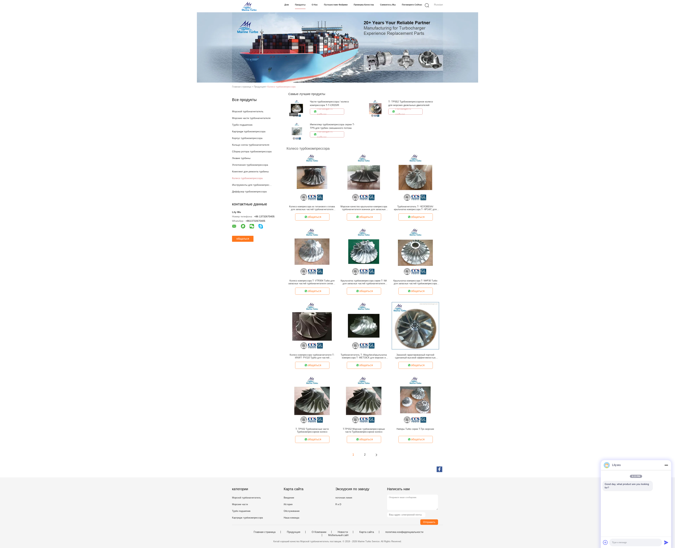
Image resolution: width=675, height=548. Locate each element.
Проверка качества (364, 5)
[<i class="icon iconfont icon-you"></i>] (376, 454)
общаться (242, 238)
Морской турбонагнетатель (247, 111)
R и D (338, 504)
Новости (343, 532)
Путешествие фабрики (336, 5)
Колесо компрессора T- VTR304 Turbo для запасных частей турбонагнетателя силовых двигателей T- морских (312, 282)
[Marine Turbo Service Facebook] (439, 469)
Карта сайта (366, 532)
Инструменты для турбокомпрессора (252, 184)
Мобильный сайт (338, 535)
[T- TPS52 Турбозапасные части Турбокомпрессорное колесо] (312, 399)
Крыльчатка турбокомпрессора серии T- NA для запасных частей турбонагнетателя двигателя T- (364, 282)
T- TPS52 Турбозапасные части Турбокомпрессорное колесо (312, 430)
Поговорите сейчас (412, 5)
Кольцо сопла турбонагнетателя (250, 144)
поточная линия (343, 497)
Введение (289, 497)
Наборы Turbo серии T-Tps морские (415, 429)
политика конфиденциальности (404, 532)
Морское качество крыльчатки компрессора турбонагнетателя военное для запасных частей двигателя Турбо (363, 208)
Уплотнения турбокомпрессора (250, 164)
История (288, 504)
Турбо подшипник (242, 124)
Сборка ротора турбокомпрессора (252, 151)
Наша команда (291, 517)
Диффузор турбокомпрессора (249, 191)
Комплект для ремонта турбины (250, 171)
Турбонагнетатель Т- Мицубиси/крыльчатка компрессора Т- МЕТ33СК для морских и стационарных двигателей (364, 356)
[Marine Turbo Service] (249, 6)
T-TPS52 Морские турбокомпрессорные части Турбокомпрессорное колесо (364, 430)
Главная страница (264, 532)
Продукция (293, 532)
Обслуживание (292, 511)
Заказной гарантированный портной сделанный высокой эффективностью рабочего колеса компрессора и (415, 356)
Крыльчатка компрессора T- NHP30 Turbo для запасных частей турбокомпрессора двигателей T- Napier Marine (415, 282)
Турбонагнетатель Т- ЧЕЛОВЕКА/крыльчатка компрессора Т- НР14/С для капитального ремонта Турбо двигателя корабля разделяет (415, 208)
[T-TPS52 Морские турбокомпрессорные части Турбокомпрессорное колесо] (363, 399)
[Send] (666, 542)
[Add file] (605, 542)
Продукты (300, 5)
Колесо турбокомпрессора (281, 86)
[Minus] (666, 465)
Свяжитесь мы (388, 5)
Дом (286, 5)
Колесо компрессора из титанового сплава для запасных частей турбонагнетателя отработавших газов (312, 208)
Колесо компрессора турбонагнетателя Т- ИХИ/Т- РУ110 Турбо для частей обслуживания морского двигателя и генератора (312, 356)
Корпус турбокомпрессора (247, 138)
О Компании (319, 532)
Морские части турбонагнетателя (251, 118)
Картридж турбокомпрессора (248, 131)
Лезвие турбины (241, 158)
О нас (315, 5)
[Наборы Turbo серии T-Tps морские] (415, 399)
